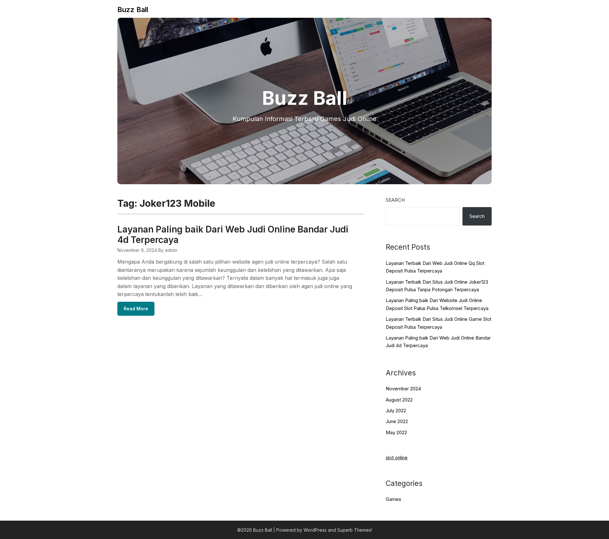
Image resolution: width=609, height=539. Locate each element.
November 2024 (403, 389)
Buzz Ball (132, 9)
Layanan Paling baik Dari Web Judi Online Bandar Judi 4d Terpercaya (232, 234)
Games (393, 499)
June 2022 (397, 421)
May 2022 (396, 432)
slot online (397, 458)
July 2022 (396, 411)
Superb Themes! (354, 530)
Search (395, 200)
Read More (136, 308)
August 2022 (399, 400)
